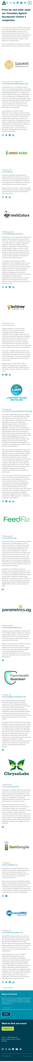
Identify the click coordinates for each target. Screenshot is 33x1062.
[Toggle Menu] (29, 3)
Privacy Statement (6, 1056)
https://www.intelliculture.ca (12, 234)
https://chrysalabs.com (10, 786)
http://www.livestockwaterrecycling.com (17, 411)
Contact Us (8, 1029)
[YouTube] (21, 3)
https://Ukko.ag (7, 172)
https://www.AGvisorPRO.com (12, 932)
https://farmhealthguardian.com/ (14, 697)
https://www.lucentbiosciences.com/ (15, 84)
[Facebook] (18, 3)
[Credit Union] (25, 3)
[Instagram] (7, 3)
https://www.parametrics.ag (12, 627)
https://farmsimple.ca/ (10, 865)
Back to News (8, 988)
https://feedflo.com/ (9, 538)
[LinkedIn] (14, 3)
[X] (11, 3)
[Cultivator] (4, 3)
